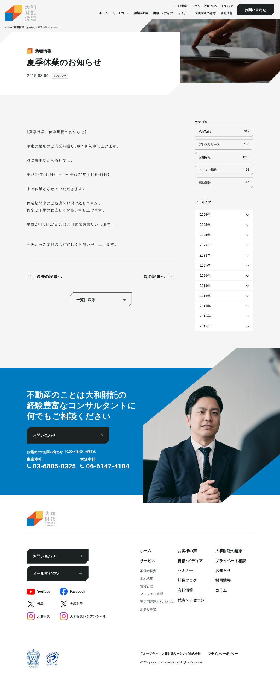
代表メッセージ (191, 599)
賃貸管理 (146, 586)
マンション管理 (151, 593)
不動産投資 (148, 570)
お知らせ (227, 6)
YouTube (224, 131)
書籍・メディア (163, 12)
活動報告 (224, 182)
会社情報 (227, 12)
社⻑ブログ (211, 6)
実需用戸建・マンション (157, 601)
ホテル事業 (148, 609)
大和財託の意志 (205, 12)
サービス (147, 560)
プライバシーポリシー (223, 653)
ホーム (103, 12)
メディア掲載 (224, 170)
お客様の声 (140, 12)
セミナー (184, 12)
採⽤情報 (182, 6)
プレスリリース (224, 144)
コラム (196, 6)
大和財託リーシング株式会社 (181, 653)
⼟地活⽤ (146, 578)
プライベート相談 (230, 560)
